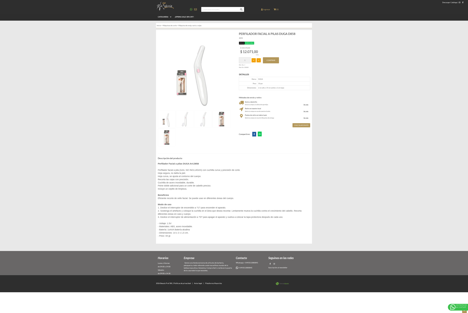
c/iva (257, 54)
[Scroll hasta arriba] (464, 310)
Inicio (159, 25)
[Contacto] (193, 9)
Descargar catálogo (449, 2)
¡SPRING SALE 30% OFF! (184, 17)
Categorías (163, 17)
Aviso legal (198, 283)
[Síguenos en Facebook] (462, 2)
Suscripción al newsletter (277, 267)
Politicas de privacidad (182, 283)
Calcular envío (301, 125)
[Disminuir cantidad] (259, 60)
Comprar (271, 60)
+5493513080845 (245, 268)
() (277, 9)
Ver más (305, 104)
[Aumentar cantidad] (254, 60)
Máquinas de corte (170, 25)
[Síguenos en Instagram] (459, 2)
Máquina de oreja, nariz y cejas (189, 25)
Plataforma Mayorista (213, 283)
